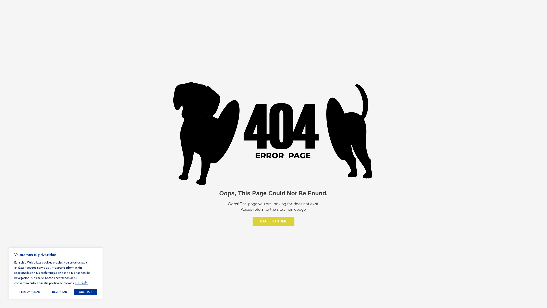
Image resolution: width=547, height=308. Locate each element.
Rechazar (59, 291)
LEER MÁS (81, 283)
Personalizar (29, 291)
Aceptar (85, 291)
